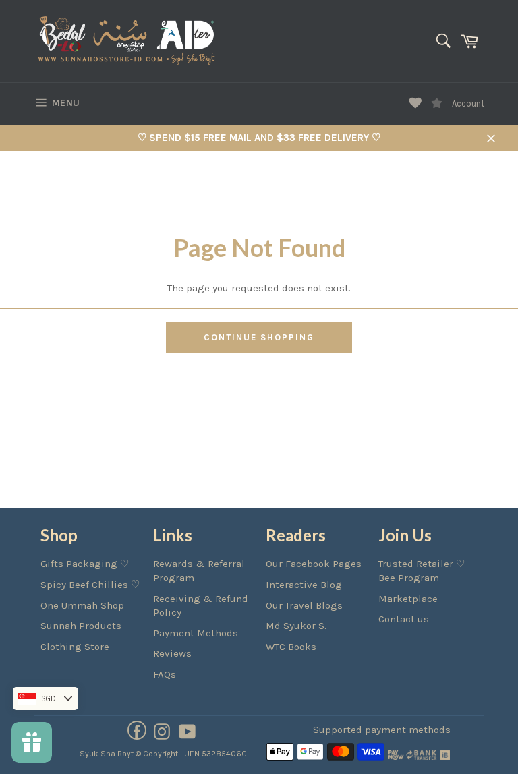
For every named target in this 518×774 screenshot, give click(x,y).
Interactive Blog (304, 584)
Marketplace (408, 599)
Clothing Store (74, 647)
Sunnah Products (80, 626)
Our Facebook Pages (314, 564)
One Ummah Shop (82, 605)
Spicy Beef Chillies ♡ (90, 584)
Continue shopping (259, 337)
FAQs (164, 674)
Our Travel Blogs (304, 605)
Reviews (172, 653)
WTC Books (291, 647)
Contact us (403, 619)
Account (468, 103)
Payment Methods (195, 633)
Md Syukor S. (296, 626)
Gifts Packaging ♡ (84, 564)
